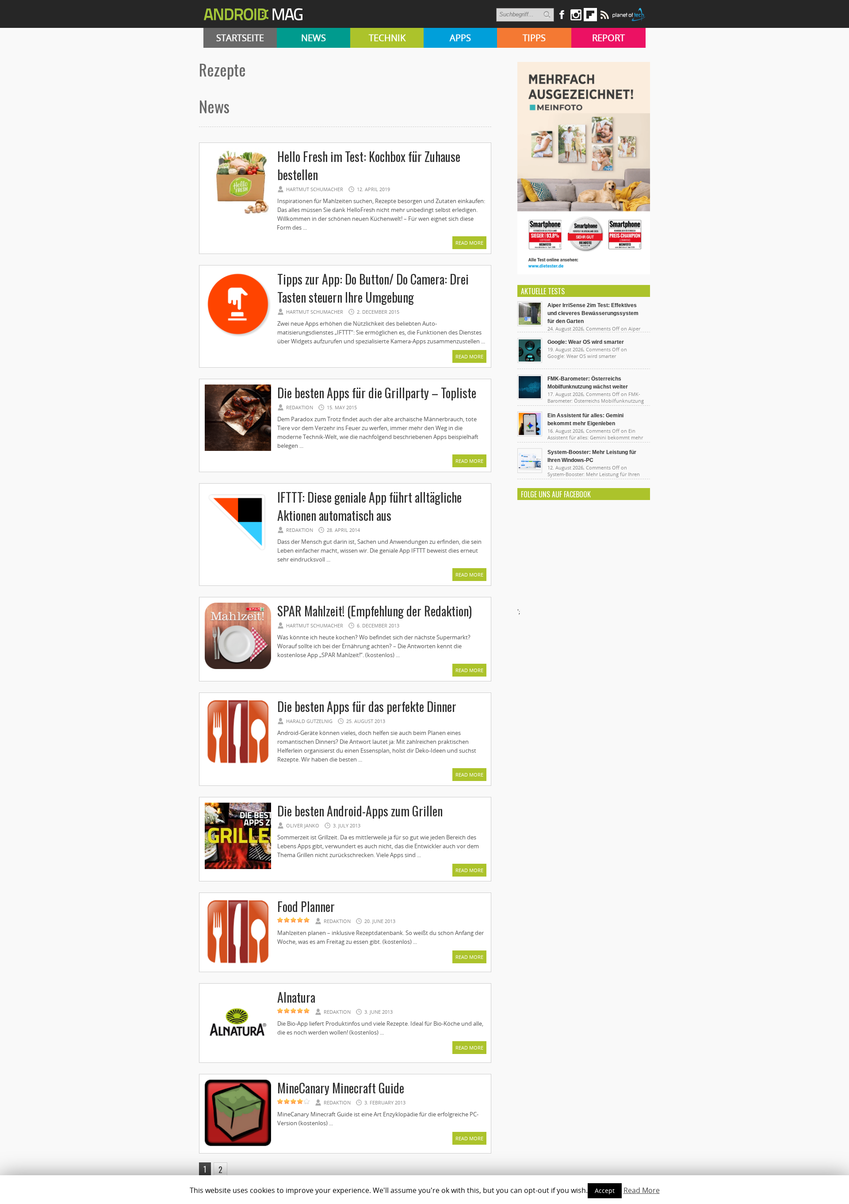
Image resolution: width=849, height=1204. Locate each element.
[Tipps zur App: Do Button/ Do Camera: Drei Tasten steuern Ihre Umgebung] (238, 336)
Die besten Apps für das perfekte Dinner (366, 706)
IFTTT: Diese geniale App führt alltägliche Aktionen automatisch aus (369, 506)
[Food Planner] (238, 963)
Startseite (240, 38)
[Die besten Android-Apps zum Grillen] (238, 868)
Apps (460, 38)
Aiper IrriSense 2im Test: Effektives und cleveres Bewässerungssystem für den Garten (593, 313)
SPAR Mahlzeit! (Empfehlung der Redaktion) (374, 611)
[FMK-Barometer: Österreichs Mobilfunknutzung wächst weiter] (529, 397)
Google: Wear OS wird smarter (585, 342)
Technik (387, 38)
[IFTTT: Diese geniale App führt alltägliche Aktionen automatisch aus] (238, 554)
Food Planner (306, 906)
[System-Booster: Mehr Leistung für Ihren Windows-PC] (529, 471)
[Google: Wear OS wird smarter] (529, 361)
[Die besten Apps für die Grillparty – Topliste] (238, 450)
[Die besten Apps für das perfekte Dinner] (238, 763)
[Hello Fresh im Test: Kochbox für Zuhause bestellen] (238, 213)
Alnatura (296, 997)
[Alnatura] (238, 1054)
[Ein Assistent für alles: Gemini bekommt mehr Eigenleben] (529, 434)
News (313, 38)
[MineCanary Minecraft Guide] (238, 1145)
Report (608, 38)
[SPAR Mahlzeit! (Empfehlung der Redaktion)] (238, 668)
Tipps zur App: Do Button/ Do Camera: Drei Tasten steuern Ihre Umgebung (373, 288)
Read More (469, 242)
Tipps (534, 38)
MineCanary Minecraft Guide (340, 1088)
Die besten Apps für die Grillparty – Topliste (376, 393)
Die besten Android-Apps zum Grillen (360, 811)
